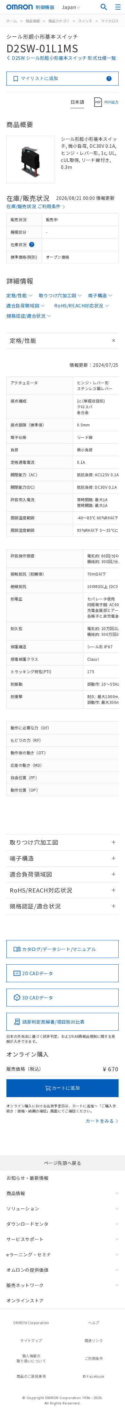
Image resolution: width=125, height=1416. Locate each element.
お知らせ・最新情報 (27, 1178)
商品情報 (33, 20)
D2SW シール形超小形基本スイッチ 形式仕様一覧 (64, 58)
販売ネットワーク (25, 1285)
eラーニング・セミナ (28, 1254)
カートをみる (100, 1121)
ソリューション (22, 1208)
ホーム (11, 20)
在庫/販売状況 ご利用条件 (33, 206)
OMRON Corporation (31, 1322)
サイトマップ (31, 1340)
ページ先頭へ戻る (62, 1163)
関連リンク (94, 1340)
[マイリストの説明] (109, 78)
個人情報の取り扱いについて (31, 1358)
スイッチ (85, 20)
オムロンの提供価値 (27, 1270)
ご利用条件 (94, 1358)
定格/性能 (16, 295)
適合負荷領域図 (22, 305)
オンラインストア (25, 1300)
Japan (69, 7)
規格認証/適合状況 (26, 316)
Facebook (95, 1376)
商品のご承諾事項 (31, 1376)
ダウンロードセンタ (27, 1224)
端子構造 (97, 295)
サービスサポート (25, 1239)
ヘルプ (93, 1322)
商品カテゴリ (59, 20)
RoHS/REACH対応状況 (78, 305)
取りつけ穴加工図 (57, 295)
